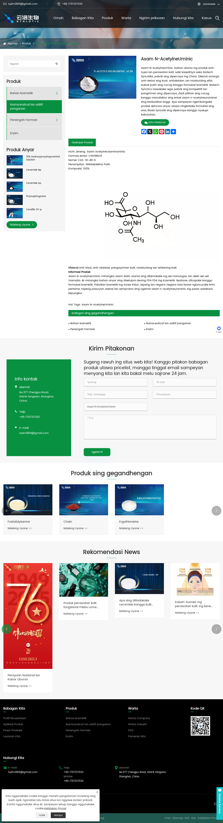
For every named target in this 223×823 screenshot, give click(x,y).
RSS (187, 818)
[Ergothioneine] (139, 499)
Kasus (207, 18)
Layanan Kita (11, 736)
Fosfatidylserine (19, 522)
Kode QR (197, 708)
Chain (68, 522)
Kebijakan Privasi (209, 818)
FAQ (130, 730)
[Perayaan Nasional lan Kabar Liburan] (27, 616)
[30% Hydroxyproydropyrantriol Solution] (15, 160)
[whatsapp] (215, 803)
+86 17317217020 (70, 4)
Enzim (14, 133)
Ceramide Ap (33, 183)
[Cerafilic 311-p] (15, 213)
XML (193, 818)
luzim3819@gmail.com (20, 4)
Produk (107, 18)
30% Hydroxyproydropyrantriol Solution (43, 158)
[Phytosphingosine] (15, 200)
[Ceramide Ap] (15, 187)
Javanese (209, 4)
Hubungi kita (183, 18)
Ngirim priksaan (152, 18)
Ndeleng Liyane (20, 225)
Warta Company (139, 718)
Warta (126, 18)
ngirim (97, 452)
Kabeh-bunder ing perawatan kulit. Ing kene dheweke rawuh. (193, 604)
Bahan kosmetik (21, 93)
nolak (42, 815)
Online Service (220, 804)
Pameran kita (137, 736)
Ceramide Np (33, 170)
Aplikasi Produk (13, 724)
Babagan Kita (83, 18)
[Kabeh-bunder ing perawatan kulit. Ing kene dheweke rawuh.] (195, 579)
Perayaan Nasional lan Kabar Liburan (24, 677)
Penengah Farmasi (23, 120)
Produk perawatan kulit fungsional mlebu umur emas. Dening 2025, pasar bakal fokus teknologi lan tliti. (82, 605)
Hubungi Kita (13, 758)
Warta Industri (137, 724)
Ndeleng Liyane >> (20, 528)
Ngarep (13, 43)
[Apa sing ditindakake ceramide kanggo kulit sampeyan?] (139, 578)
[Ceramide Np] (15, 173)
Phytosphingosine (36, 196)
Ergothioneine (129, 522)
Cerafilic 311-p (34, 209)
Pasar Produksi (12, 730)
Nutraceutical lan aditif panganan (57, 43)
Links (168, 818)
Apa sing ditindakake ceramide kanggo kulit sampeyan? (135, 602)
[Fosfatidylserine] (27, 499)
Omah (58, 18)
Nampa (58, 815)
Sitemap (177, 818)
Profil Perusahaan (14, 718)
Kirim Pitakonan (157, 122)
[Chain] (83, 499)
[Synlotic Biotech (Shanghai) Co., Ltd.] (21, 18)
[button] (6, 511)
